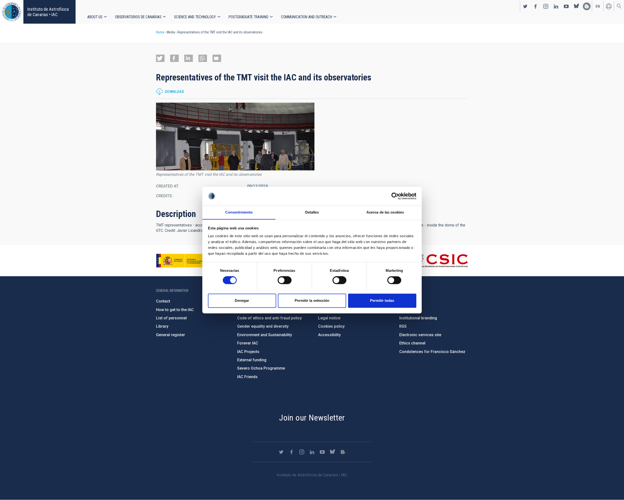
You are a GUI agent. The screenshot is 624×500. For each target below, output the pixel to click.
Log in (609, 6)
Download (174, 92)
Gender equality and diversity (263, 326)
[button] (160, 58)
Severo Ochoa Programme (261, 368)
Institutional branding (418, 318)
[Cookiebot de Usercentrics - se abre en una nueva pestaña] (395, 196)
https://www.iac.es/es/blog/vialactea (587, 6)
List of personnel (171, 318)
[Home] (11, 12)
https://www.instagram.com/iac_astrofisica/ (546, 6)
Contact (163, 301)
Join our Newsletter (312, 417)
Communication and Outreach (306, 17)
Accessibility (329, 335)
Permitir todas (382, 300)
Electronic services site (420, 335)
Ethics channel (412, 343)
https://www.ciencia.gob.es (183, 261)
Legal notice (329, 318)
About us (94, 17)
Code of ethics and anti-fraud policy (269, 318)
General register (170, 335)
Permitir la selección (312, 300)
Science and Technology (195, 17)
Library (162, 326)
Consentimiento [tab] (239, 212)
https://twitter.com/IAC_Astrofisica (525, 6)
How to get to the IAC (175, 309)
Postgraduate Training (248, 17)
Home (160, 32)
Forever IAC (247, 343)
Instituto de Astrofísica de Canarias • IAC (48, 12)
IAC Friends (247, 376)
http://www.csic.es (441, 260)
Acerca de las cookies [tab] (385, 212)
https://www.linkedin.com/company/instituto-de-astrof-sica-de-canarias (556, 6)
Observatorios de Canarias (138, 17)
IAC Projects (248, 351)
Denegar (242, 300)
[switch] (285, 280)
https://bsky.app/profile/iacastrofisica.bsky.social (576, 6)
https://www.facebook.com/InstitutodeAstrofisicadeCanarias (535, 6)
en (598, 6)
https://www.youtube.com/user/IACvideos (566, 6)
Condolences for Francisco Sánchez (432, 351)
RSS (403, 326)
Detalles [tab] (312, 212)
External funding (251, 360)
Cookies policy (331, 326)
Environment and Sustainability (264, 335)
